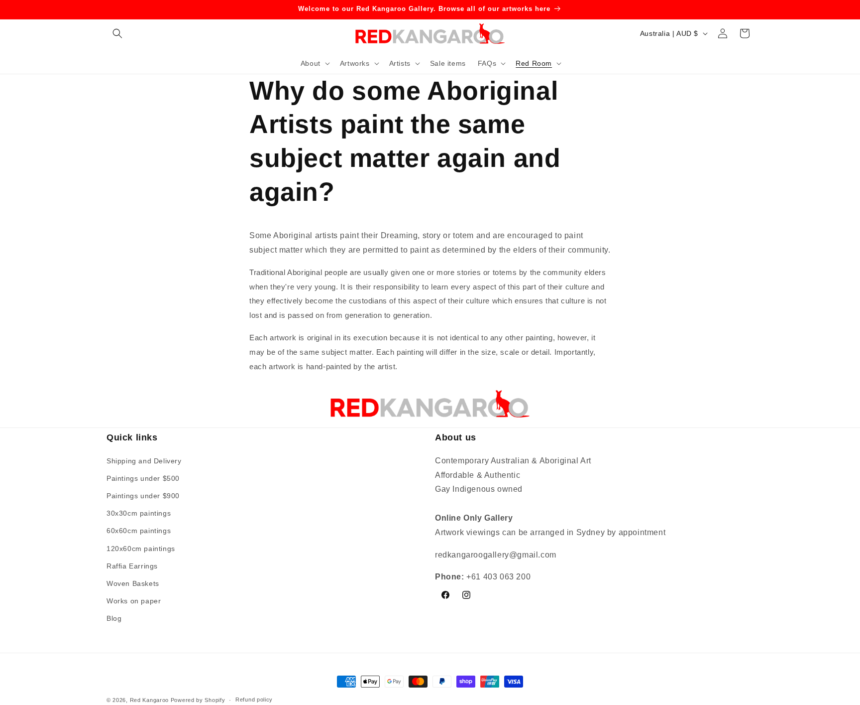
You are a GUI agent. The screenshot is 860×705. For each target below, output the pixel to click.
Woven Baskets (133, 583)
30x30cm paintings (139, 513)
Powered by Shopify (198, 700)
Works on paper (134, 601)
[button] (117, 33)
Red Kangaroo (149, 700)
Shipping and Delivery (144, 461)
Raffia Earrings (132, 566)
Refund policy (254, 700)
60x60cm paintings (139, 531)
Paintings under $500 (143, 478)
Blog (114, 618)
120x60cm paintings (141, 549)
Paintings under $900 (143, 496)
